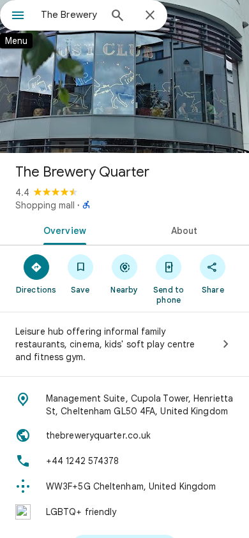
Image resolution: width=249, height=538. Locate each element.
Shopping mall (45, 205)
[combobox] (70, 14)
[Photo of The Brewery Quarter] (124, 76)
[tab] (62, 229)
